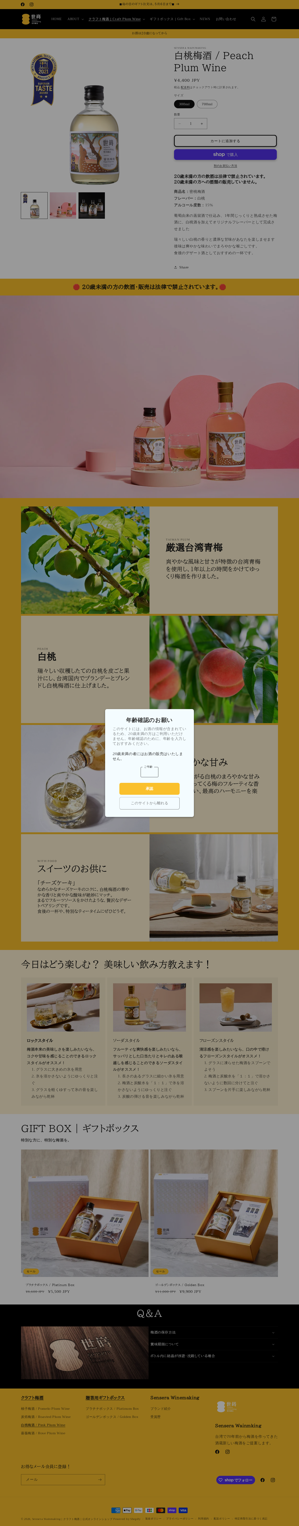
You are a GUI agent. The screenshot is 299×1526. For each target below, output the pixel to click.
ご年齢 (148, 766)
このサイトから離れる (149, 803)
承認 (149, 789)
